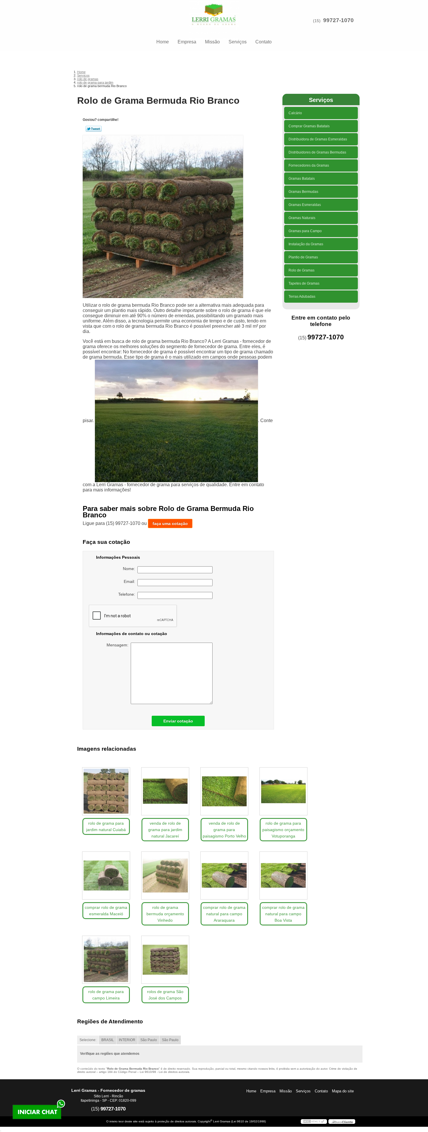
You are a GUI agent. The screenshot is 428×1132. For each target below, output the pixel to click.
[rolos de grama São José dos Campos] (165, 959)
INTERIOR (127, 1040)
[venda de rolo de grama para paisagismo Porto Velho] (224, 791)
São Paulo (148, 1040)
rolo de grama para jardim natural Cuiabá (106, 826)
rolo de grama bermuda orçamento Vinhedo (165, 914)
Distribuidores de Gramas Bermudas (317, 152)
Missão (212, 41)
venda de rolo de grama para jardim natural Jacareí (165, 829)
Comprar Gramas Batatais (309, 126)
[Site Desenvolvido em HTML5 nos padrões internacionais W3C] (314, 1121)
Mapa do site (343, 1091)
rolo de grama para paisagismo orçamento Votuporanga (283, 829)
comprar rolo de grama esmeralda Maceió (106, 910)
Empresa (187, 41)
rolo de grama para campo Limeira (106, 994)
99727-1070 (338, 20)
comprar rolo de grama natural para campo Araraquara (224, 914)
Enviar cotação (178, 721)
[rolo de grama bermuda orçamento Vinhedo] (165, 875)
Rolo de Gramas (301, 270)
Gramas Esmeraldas (305, 205)
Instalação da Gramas (306, 244)
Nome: (130, 568)
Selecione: (87, 1040)
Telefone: (127, 594)
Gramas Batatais (302, 179)
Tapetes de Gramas (304, 283)
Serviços (238, 41)
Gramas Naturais (302, 218)
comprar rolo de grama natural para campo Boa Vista (283, 914)
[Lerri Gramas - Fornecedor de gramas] (214, 11)
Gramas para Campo (305, 231)
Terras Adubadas (302, 297)
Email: (130, 581)
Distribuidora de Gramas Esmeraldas (318, 139)
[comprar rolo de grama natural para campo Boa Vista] (283, 875)
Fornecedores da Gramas (309, 165)
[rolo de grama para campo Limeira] (106, 959)
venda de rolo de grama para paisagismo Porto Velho (224, 829)
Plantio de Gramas (303, 257)
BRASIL (107, 1040)
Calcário (295, 113)
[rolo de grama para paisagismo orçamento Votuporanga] (283, 791)
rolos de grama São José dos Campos (165, 994)
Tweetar (94, 129)
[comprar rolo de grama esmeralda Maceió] (106, 875)
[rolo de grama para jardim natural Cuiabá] (106, 791)
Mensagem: (119, 645)
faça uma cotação (170, 523)
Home (162, 41)
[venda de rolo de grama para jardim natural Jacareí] (165, 791)
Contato (263, 41)
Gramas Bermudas (303, 192)
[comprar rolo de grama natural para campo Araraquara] (224, 875)
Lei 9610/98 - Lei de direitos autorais (164, 1071)
